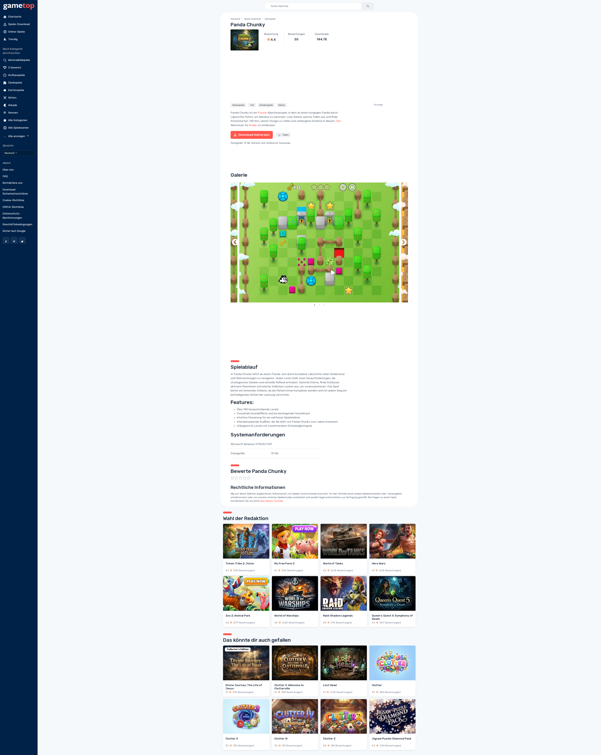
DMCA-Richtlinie (13, 206)
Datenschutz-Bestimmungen (12, 215)
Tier (252, 105)
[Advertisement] (319, 76)
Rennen (13, 112)
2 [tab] (319, 305)
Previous (235, 242)
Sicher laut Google (14, 230)
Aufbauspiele (16, 74)
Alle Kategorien (17, 120)
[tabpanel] (319, 242)
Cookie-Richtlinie (13, 200)
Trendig (13, 39)
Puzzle (262, 112)
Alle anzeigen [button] (15, 136)
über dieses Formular (271, 501)
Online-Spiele (16, 31)
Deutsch (10, 153)
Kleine (281, 105)
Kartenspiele (16, 89)
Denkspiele (15, 82)
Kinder (253, 125)
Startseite (14, 16)
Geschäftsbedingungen (17, 224)
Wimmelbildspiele (19, 59)
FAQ (5, 176)
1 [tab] (314, 305)
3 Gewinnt (14, 67)
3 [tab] (324, 305)
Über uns (8, 169)
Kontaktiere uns (13, 182)
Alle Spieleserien (18, 127)
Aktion (12, 97)
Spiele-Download (19, 24)
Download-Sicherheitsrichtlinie (15, 191)
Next (403, 242)
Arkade (12, 105)
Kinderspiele (266, 105)
